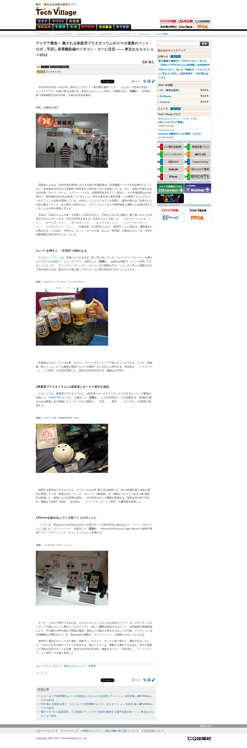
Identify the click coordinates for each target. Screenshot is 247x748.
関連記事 (203, 89)
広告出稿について (154, 731)
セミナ (42, 21)
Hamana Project (166, 130)
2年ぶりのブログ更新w (171, 122)
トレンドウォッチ (64, 34)
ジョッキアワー (72, 261)
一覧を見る (175, 57)
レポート (40, 72)
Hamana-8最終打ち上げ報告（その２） (180, 133)
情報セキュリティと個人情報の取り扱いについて (111, 731)
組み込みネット (44, 26)
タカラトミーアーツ (49, 257)
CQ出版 (202, 21)
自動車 (92, 666)
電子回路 (45, 67)
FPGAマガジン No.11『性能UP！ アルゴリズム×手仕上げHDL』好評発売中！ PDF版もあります (184, 73)
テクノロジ (44, 34)
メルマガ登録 (161, 34)
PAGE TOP (205, 726)
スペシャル (143, 34)
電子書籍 (122, 26)
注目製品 (105, 26)
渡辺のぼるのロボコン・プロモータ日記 (177, 119)
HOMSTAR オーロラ (60, 397)
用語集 (74, 21)
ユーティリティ (125, 34)
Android (165, 102)
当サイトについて (48, 731)
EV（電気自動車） (170, 90)
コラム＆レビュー (86, 34)
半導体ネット (60, 26)
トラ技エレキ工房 (185, 21)
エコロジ (46, 666)
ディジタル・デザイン (168, 27)
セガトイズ (44, 393)
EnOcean (165, 96)
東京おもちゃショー (75, 666)
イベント (58, 21)
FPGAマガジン (202, 27)
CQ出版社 (199, 738)
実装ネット (73, 26)
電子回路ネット (87, 26)
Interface (185, 27)
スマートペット (62, 528)
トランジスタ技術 (168, 21)
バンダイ (43, 524)
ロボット (57, 666)
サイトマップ (70, 731)
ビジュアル (106, 34)
